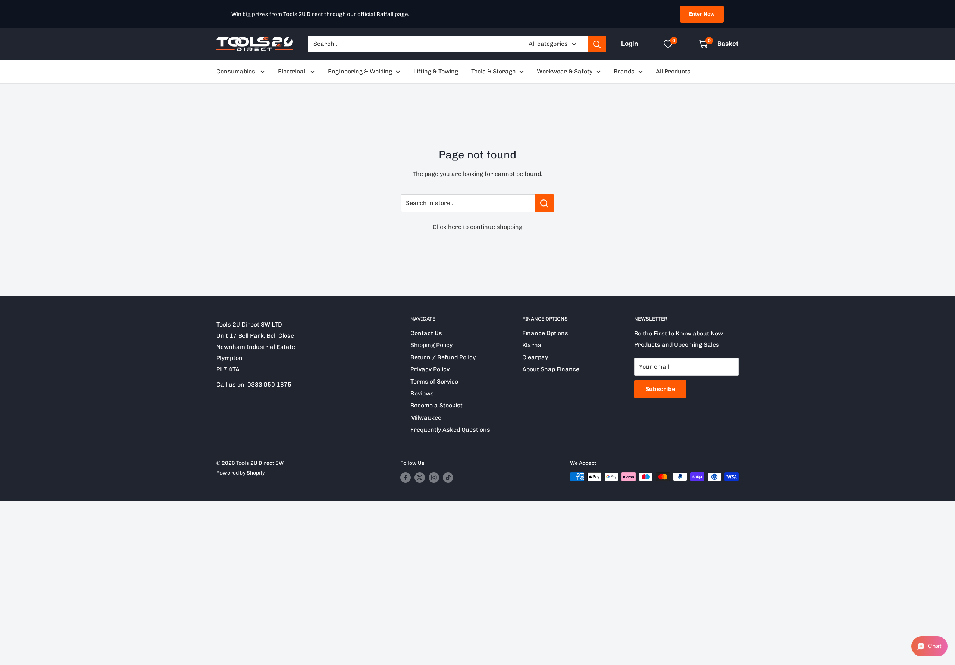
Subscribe (660, 389)
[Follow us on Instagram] (434, 477)
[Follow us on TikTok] (448, 477)
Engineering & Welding (360, 71)
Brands (624, 71)
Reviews (422, 393)
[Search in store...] (544, 203)
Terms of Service (434, 381)
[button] (929, 646)
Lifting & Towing (435, 71)
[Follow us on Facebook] (405, 477)
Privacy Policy (430, 369)
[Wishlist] (668, 44)
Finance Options (545, 333)
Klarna (532, 345)
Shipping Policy (431, 345)
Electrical (292, 71)
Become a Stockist (436, 405)
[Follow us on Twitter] (419, 477)
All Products (673, 71)
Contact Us (426, 333)
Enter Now (702, 14)
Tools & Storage (493, 71)
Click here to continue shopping (477, 226)
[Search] (597, 44)
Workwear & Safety (564, 71)
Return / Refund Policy (443, 357)
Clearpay (535, 357)
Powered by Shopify (240, 473)
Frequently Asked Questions (450, 429)
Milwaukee (425, 417)
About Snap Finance (550, 369)
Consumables (236, 71)
